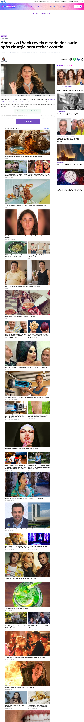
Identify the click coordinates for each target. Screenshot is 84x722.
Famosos (22, 6)
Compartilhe (64, 59)
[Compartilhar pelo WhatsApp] (74, 59)
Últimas (62, 6)
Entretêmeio (35, 1)
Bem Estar (52, 1)
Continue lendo (27, 121)
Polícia (48, 1)
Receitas (63, 1)
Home (35, 13)
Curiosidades (57, 1)
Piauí (66, 1)
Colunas (74, 1)
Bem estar (29, 6)
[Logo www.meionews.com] (3, 1)
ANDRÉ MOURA (54, 6)
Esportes (70, 1)
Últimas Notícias (79, 1)
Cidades (44, 1)
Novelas (36, 6)
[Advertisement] (42, 25)
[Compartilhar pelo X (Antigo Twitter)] (70, 59)
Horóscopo (44, 6)
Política (40, 1)
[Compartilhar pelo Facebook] (78, 59)
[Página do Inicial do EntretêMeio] (8, 6)
